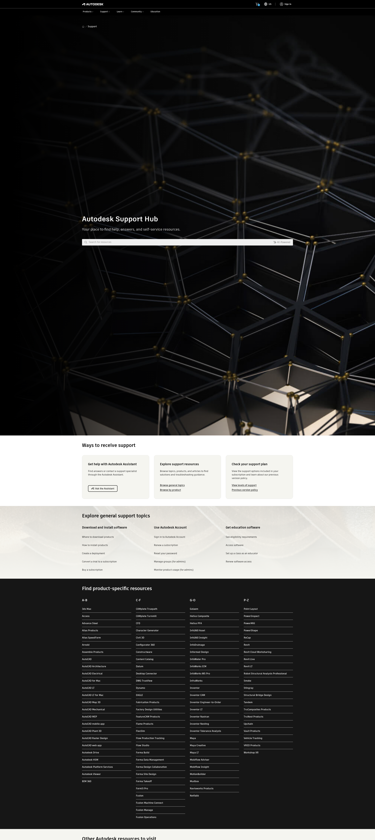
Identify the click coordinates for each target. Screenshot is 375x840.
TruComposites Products (257, 709)
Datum (139, 666)
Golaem (194, 609)
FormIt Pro (142, 788)
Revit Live (249, 659)
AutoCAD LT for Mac (92, 695)
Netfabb (194, 795)
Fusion (139, 795)
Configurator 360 (145, 645)
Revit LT (248, 666)
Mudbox (194, 781)
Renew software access (239, 561)
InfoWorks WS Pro (200, 673)
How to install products (95, 545)
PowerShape (251, 630)
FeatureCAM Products (148, 716)
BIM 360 (86, 781)
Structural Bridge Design (258, 695)
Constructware (144, 652)
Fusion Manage (144, 810)
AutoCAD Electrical (92, 673)
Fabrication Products (147, 702)
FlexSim (140, 731)
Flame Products (144, 724)
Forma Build (142, 752)
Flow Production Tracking (150, 738)
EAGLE (139, 695)
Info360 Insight (198, 637)
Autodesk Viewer (91, 774)
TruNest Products (253, 716)
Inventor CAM (197, 695)
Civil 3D (140, 637)
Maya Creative (198, 745)
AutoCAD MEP (89, 716)
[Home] (92, 4)
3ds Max (86, 609)
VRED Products (252, 745)
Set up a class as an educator (242, 553)
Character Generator (147, 630)
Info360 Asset (197, 630)
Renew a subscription (166, 545)
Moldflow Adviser (199, 759)
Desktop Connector (146, 673)
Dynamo (140, 688)
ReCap (247, 637)
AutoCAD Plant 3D (92, 731)
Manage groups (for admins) (169, 561)
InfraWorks (196, 680)
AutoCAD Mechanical (93, 709)
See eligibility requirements (241, 537)
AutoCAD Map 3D (91, 702)
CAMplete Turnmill (146, 616)
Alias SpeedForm (91, 637)
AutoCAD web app (92, 745)
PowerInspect (251, 616)
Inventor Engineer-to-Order (205, 702)
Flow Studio (142, 745)
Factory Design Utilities (149, 709)
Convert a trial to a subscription (99, 561)
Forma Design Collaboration (151, 767)
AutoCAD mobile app (93, 724)
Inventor (195, 688)
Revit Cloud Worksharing (257, 652)
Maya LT (194, 752)
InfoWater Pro (198, 659)
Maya (193, 738)
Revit (247, 645)
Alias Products (90, 630)
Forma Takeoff (144, 781)
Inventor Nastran (199, 716)
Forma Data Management (150, 759)
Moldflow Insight (199, 767)
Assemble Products (92, 652)
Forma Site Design (146, 774)
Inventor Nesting (199, 724)
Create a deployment (93, 553)
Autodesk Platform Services (97, 767)
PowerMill (249, 623)
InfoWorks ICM (198, 666)
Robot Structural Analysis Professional (265, 673)
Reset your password (165, 553)
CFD (138, 623)
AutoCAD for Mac (91, 680)
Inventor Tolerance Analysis (205, 731)
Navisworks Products (201, 788)
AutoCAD (87, 659)
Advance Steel (90, 623)
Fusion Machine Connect (149, 803)
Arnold (86, 645)
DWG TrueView (144, 680)
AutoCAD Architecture (94, 666)
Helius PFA (196, 623)
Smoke (247, 680)
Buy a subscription (92, 569)
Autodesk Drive (90, 752)
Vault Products (252, 731)
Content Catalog (145, 659)
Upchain (248, 724)
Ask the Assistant (104, 488)
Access (86, 616)
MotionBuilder (198, 774)
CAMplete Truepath (146, 609)
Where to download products (98, 537)
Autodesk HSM (90, 759)
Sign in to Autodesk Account (169, 537)
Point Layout (251, 609)
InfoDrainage (197, 645)
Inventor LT (196, 709)
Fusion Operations (146, 817)
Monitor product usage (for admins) (173, 569)
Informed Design (199, 652)
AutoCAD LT (88, 688)
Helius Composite (199, 616)
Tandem (248, 702)
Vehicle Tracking (253, 738)
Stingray (248, 688)
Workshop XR (251, 752)
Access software (234, 545)
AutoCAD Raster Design (95, 738)
